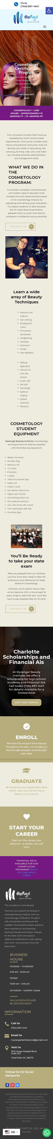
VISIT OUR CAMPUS (26, 702)
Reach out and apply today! (27, 872)
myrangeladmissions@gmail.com (29, 1040)
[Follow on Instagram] (12, 1085)
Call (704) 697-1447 (26, 96)
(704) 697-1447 (30, 6)
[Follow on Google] (18, 1085)
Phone (24, 3)
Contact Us (18, 226)
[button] (49, 10)
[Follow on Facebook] (7, 1085)
